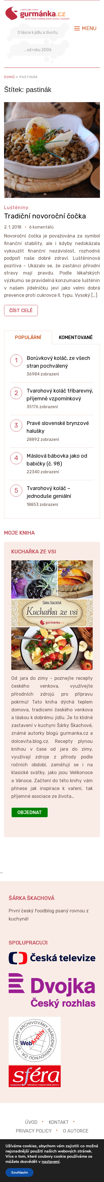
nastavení (51, 1161)
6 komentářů (41, 227)
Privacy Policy (34, 1131)
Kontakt (59, 1122)
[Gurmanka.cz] (37, 9)
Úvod (31, 1122)
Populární (28, 337)
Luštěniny (16, 207)
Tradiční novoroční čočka (45, 216)
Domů (9, 77)
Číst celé (21, 310)
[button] (85, 28)
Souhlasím (19, 1172)
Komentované (76, 337)
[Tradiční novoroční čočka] (52, 106)
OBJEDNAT (29, 812)
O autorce (75, 1131)
